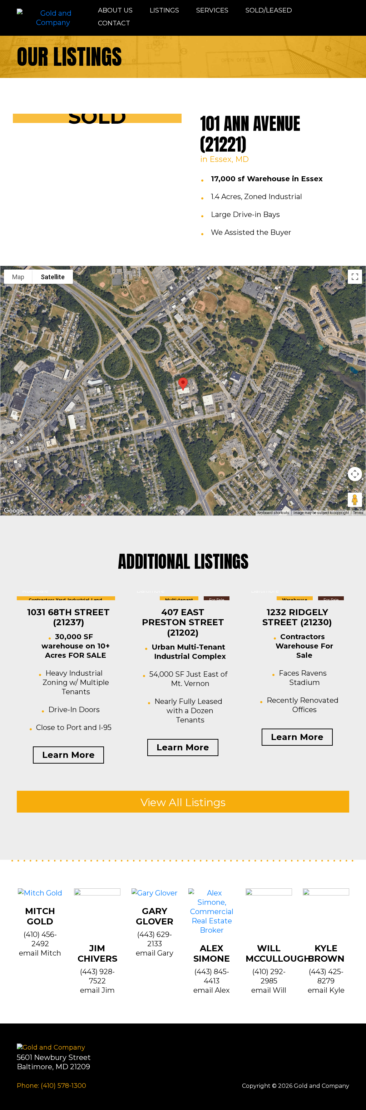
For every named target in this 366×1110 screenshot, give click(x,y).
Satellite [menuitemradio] (53, 277)
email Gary (154, 953)
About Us (115, 10)
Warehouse (294, 599)
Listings (164, 10)
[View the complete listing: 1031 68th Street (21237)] (68, 595)
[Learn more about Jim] (97, 915)
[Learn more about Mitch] (40, 897)
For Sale (216, 599)
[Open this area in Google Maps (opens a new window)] (14, 510)
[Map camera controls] (355, 474)
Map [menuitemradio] (18, 277)
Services (212, 10)
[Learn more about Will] (269, 915)
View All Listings (183, 802)
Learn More (68, 755)
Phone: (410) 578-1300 (51, 1086)
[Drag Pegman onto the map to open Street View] (355, 500)
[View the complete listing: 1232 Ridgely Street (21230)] (297, 595)
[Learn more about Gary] (155, 897)
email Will (268, 990)
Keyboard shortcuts (273, 513)
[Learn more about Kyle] (326, 915)
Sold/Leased (269, 10)
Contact (114, 23)
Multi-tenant (179, 599)
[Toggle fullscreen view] (355, 277)
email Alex (211, 990)
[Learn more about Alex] (211, 915)
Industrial (78, 599)
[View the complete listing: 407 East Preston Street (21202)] (183, 595)
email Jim (97, 990)
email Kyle (326, 990)
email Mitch (40, 953)
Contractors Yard (47, 599)
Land (96, 599)
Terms (358, 513)
